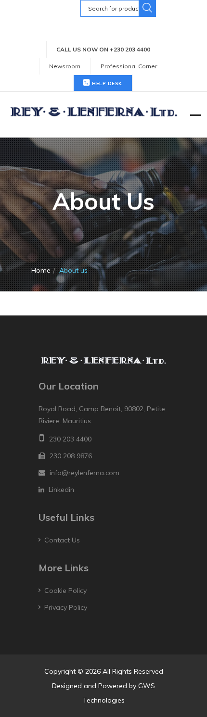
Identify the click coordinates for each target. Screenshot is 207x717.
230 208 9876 (71, 456)
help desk (106, 83)
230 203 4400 (70, 439)
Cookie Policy (65, 590)
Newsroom (64, 66)
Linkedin (61, 489)
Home (41, 270)
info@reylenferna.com (84, 472)
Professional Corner (129, 66)
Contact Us (62, 540)
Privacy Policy (65, 607)
